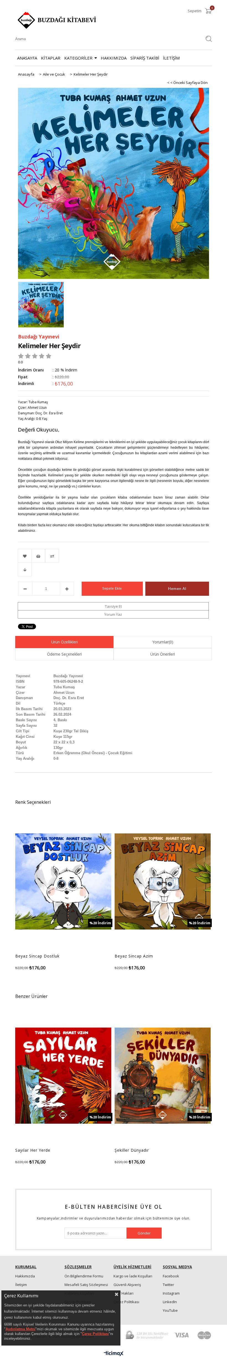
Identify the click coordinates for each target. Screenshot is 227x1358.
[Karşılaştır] (113, 556)
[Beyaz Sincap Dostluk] (63, 881)
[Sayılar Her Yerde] (63, 1075)
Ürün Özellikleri (64, 642)
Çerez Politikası (126, 1301)
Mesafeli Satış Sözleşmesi (86, 1284)
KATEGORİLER (78, 58)
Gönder (144, 1233)
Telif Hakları (123, 1293)
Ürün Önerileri (162, 654)
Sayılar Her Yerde (32, 1150)
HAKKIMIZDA (114, 58)
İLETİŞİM (171, 58)
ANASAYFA (27, 58)
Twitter (168, 1284)
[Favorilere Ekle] (25, 556)
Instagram (171, 1293)
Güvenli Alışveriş (127, 1284)
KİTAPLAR (50, 58)
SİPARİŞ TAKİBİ (144, 58)
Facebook (171, 1276)
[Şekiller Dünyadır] (163, 1075)
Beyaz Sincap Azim (134, 956)
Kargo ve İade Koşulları (133, 1276)
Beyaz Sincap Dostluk (37, 956)
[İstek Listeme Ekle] (38, 556)
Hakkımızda (25, 1276)
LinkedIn (170, 1301)
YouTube (170, 1310)
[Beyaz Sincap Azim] (163, 881)
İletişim (21, 1284)
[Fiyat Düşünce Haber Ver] (25, 569)
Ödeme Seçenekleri (64, 654)
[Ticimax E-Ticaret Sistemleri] (113, 1354)
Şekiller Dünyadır (132, 1150)
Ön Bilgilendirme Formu (84, 1276)
